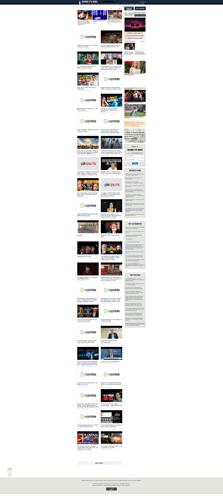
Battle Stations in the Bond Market (110, 361)
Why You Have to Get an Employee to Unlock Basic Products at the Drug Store (134, 260)
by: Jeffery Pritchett (104, 90)
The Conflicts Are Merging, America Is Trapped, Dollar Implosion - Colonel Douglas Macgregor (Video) (111, 258)
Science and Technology (110, 406)
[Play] (135, 24)
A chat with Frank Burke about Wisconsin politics (109, 341)
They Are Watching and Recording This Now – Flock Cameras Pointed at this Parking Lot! (87, 194)
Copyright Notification (122, 480)
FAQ (96, 480)
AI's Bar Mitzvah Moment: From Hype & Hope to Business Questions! (111, 425)
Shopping (137, 3)
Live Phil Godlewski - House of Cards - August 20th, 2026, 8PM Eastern (87, 341)
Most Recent (132, 3)
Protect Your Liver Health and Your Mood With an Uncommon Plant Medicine (134, 228)
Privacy (105, 480)
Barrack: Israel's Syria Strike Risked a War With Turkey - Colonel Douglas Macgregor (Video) (134, 319)
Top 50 (127, 3)
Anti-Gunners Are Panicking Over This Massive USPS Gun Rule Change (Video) (134, 288)
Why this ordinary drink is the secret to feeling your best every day (115, 22)
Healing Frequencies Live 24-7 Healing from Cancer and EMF (87, 46)
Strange (83, 280)
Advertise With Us (90, 480)
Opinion (107, 174)
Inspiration (118, 3)
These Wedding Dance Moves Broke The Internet (133, 103)
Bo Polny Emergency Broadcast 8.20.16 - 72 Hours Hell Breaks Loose (87, 425)
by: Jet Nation (79, 69)
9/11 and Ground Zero (89, 176)
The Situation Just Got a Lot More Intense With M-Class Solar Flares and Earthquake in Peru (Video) (87, 447)
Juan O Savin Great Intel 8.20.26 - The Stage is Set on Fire (87, 383)
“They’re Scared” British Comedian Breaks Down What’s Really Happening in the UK (134, 256)
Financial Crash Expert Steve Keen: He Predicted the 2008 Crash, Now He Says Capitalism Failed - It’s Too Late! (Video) (133, 304)
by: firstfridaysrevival (81, 48)
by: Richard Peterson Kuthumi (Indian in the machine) (87, 155)
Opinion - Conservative (116, 70)
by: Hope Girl (79, 197)
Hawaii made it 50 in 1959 (84, 256)
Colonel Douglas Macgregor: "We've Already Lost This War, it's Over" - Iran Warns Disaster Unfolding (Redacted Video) (134, 309)
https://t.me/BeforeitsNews (131, 138)
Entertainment (85, 197)
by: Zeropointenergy (81, 176)
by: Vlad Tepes (103, 48)
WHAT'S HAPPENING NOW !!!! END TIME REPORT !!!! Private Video (87, 214)
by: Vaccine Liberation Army (82, 90)
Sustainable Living (111, 3)
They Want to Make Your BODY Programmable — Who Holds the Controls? (109, 110)
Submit (135, 163)
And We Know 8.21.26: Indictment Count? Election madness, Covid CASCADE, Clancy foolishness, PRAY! (110, 131)
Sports (84, 69)
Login (141, 2)
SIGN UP (129, 153)
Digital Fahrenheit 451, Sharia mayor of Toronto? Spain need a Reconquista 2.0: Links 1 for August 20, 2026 (111, 279)
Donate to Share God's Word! (135, 38)
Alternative (90, 90)
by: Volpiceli (103, 174)
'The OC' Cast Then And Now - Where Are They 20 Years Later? (129, 53)
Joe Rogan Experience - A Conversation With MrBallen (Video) (87, 278)
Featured (84, 3)
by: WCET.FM (79, 322)
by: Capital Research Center (106, 70)
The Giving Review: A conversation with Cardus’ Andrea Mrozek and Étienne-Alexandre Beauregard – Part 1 (111, 68)
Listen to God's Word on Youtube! (135, 35)
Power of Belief (104, 3)
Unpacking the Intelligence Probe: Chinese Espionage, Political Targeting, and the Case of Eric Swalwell (111, 215)
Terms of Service (112, 480)
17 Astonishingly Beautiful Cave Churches (100, 21)
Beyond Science (97, 3)
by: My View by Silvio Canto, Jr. (106, 238)
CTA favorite (110, 24)
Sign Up (143, 2)
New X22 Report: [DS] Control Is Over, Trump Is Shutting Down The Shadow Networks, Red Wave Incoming (87, 300)
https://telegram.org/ (140, 134)
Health (92, 3)
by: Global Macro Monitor (105, 363)
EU (107, 48)
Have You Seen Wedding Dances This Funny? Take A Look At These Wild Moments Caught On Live (83, 22)
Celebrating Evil (128, 239)
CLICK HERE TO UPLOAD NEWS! (140, 15)
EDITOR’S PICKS (135, 170)
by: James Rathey (104, 197)
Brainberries (79, 25)
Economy (88, 3)
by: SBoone (103, 260)
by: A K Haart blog (80, 236)
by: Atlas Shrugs (104, 218)
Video (124, 3)
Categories (142, 3)
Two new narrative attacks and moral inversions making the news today (111, 46)
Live (121, 3)
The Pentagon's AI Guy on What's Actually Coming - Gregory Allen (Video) (111, 404)
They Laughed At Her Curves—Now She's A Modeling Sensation (134, 74)
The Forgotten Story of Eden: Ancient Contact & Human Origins (87, 320)
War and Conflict (109, 449)
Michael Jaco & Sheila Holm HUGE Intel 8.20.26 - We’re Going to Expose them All (111, 384)
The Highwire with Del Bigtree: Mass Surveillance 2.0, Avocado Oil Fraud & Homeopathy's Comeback (110, 194)
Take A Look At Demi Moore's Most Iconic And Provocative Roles (140, 53)
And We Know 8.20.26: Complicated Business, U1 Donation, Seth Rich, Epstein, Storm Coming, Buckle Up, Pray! (134, 292)
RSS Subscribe (132, 480)
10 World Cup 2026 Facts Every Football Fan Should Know (134, 117)
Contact (100, 480)
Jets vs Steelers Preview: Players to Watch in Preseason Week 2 (86, 67)
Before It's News (89, 1)
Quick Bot (79, 235)
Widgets (139, 480)
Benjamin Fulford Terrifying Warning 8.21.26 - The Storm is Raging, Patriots (111, 88)
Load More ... (99, 463)
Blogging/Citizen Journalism (111, 322)
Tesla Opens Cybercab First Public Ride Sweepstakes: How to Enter (133, 236)
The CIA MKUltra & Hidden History (132, 241)
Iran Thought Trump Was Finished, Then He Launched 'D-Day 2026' (111, 446)
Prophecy (110, 90)
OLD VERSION (140, 8)
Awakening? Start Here (89, 48)
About (83, 480)
